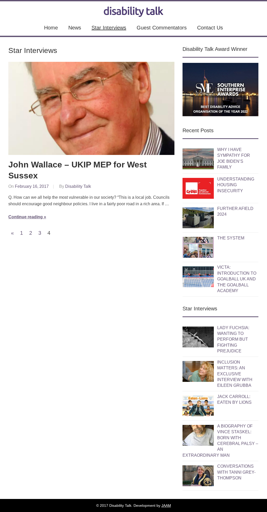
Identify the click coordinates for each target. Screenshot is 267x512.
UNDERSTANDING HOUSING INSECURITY (235, 185)
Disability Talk (78, 186)
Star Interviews (109, 28)
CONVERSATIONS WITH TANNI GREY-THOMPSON (236, 472)
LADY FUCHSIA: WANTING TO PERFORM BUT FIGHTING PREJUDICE (233, 339)
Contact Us (210, 28)
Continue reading (25, 217)
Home (51, 28)
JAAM (166, 505)
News (74, 28)
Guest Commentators (162, 28)
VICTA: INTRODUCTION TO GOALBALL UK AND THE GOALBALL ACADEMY (236, 279)
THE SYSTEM (230, 238)
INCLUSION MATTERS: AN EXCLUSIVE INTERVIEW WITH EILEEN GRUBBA (234, 374)
